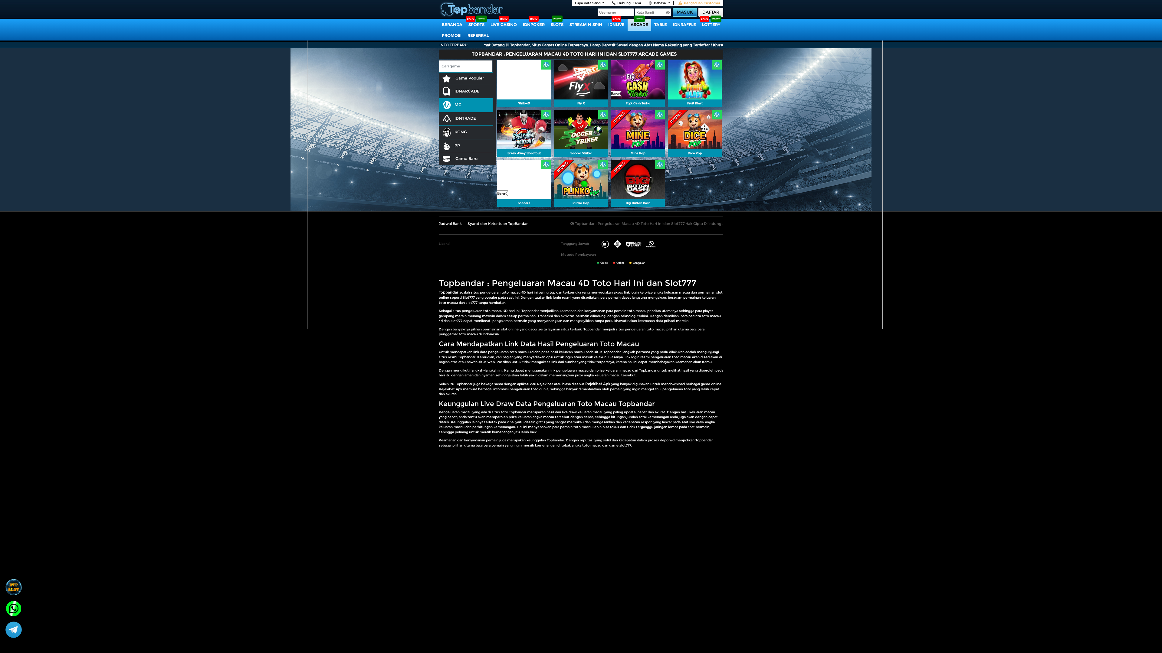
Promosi (451, 35)
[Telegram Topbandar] (13, 629)
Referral (478, 35)
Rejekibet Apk (597, 384)
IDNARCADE (467, 91)
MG (458, 104)
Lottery (711, 24)
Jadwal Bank (450, 223)
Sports (476, 24)
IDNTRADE (465, 118)
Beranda (452, 24)
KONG (461, 131)
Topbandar (448, 292)
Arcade (639, 24)
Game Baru (466, 158)
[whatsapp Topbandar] (13, 608)
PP (457, 145)
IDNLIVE (616, 24)
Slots (557, 24)
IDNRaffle (684, 24)
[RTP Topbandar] (13, 587)
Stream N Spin (586, 24)
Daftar (710, 12)
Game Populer (469, 78)
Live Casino (504, 24)
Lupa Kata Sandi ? (589, 3)
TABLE (660, 24)
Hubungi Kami (629, 3)
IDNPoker (534, 24)
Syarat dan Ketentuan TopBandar (498, 223)
